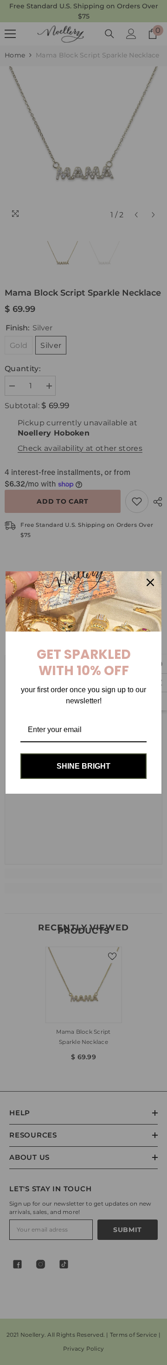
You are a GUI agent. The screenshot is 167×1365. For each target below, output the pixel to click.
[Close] (150, 582)
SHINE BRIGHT (83, 766)
